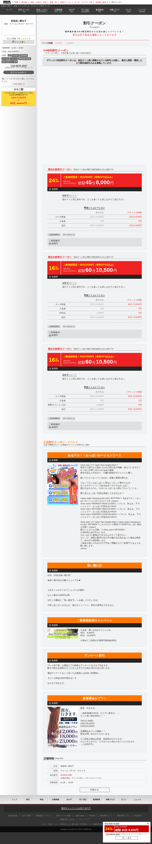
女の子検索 (26, 816)
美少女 (4, 62)
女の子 (72, 10)
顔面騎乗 (23, 55)
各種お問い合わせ (67, 819)
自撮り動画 (79, 816)
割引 (24, 10)
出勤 (58, 10)
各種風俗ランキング (44, 816)
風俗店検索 (12, 816)
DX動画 (92, 816)
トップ (9, 10)
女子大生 (5, 58)
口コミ (129, 10)
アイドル (14, 58)
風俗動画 (99, 10)
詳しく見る (126, 838)
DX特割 (58, 43)
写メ (85, 10)
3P (9, 55)
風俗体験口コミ (106, 816)
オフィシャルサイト (19, 72)
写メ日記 (82, 799)
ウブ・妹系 (13, 62)
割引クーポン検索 (63, 816)
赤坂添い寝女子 (18, 21)
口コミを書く (20, 42)
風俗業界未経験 (24, 58)
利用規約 (137, 816)
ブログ (114, 10)
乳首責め (15, 55)
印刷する (94, 790)
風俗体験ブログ (123, 816)
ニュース (142, 10)
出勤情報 (55, 799)
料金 (42, 10)
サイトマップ (84, 819)
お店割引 (70, 43)
